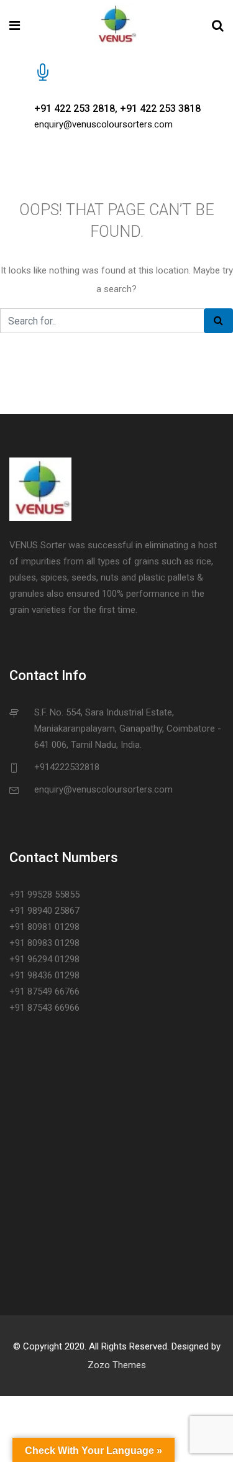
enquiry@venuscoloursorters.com (103, 124)
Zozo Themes (117, 1365)
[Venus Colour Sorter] (115, 26)
